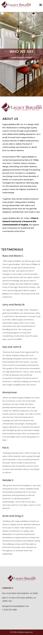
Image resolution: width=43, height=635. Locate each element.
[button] (41, 5)
